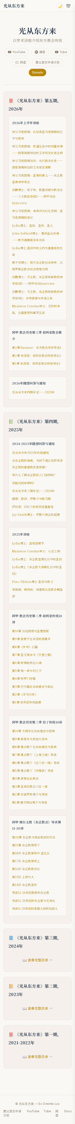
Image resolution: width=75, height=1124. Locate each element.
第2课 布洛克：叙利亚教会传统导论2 (36, 355)
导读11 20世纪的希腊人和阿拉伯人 (35, 908)
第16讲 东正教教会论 (26, 869)
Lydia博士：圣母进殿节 (28, 543)
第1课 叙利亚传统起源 (26, 702)
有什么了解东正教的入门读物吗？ (34, 475)
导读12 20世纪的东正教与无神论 (33, 901)
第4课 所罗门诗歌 (24, 678)
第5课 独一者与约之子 (27, 671)
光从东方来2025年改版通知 (30, 453)
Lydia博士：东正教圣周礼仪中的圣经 (37, 559)
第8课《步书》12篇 (25, 647)
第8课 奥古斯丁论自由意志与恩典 (34, 747)
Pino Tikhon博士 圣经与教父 (32, 582)
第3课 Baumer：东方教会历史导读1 (36, 347)
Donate (37, 72)
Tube (63, 52)
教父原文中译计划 (48, 62)
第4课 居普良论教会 (25, 778)
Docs (68, 1111)
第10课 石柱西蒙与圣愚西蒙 (30, 631)
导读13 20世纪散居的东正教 (30, 892)
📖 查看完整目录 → (37, 960)
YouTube (18, 52)
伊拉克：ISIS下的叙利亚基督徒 (33, 507)
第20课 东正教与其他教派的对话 (33, 837)
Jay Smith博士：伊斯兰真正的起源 (36, 514)
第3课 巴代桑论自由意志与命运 (33, 686)
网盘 (23, 62)
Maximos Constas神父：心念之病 (36, 551)
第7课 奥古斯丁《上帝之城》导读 (34, 755)
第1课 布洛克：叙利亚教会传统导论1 (36, 363)
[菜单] (68, 5)
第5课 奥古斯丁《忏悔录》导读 (33, 770)
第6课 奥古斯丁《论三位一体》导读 (35, 763)
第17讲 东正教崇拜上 (26, 861)
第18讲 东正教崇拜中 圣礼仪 (31, 853)
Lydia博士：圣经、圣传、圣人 (32, 225)
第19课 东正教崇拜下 (26, 845)
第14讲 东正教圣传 (24, 885)
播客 (42, 52)
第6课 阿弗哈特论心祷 (27, 663)
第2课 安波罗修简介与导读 (30, 794)
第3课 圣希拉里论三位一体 (30, 786)
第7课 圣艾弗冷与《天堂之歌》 (33, 655)
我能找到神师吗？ (24, 483)
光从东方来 (14, 6)
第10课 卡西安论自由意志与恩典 (33, 731)
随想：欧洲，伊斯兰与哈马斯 (31, 499)
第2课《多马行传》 (25, 694)
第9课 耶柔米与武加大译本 (30, 739)
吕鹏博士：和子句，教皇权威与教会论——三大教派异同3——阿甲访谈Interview (37, 196)
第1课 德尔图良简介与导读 (29, 802)
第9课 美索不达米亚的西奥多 (31, 639)
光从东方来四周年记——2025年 (33, 392)
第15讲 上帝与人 (23, 877)
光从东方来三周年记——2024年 (33, 491)
